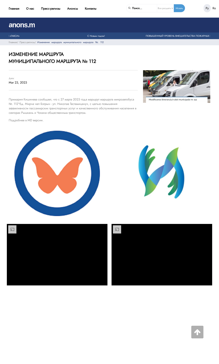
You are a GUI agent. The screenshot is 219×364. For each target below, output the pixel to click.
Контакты (90, 8)
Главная (14, 8)
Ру (207, 8)
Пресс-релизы (50, 8)
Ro (214, 8)
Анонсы (72, 8)
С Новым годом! (92, 35)
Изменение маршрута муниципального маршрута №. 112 (70, 42)
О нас (30, 8)
